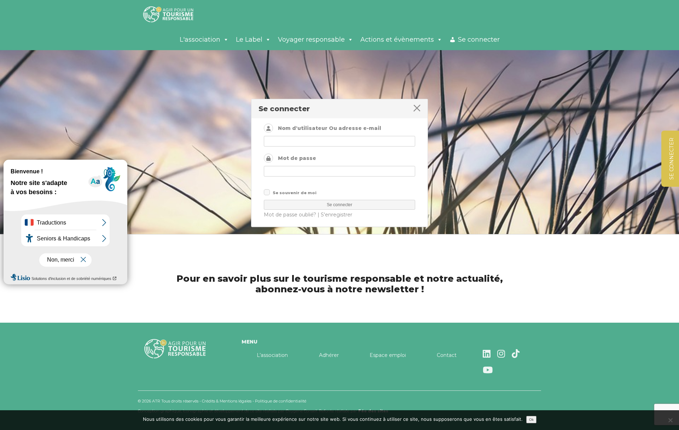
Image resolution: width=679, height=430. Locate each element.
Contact (447, 355)
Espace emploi (388, 355)
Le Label (249, 39)
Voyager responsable (311, 39)
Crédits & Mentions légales (226, 401)
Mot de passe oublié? (290, 214)
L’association (272, 355)
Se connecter (479, 39)
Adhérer (329, 355)
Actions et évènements (397, 39)
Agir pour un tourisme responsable (177, 14)
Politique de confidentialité (280, 401)
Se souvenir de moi (295, 192)
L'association (200, 39)
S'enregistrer (336, 214)
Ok (531, 420)
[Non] (670, 420)
